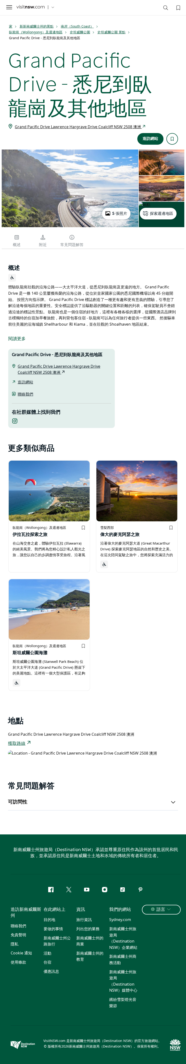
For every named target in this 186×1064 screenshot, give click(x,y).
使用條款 (18, 962)
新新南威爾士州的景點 (37, 26)
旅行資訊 (84, 919)
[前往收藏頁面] (177, 7)
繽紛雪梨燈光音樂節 (122, 1002)
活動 (47, 953)
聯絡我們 (25, 394)
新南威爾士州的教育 (89, 956)
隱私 (14, 944)
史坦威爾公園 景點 (111, 32)
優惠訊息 (51, 971)
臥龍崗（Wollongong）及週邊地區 (35, 32)
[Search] (166, 9)
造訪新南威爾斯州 (26, 912)
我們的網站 (120, 909)
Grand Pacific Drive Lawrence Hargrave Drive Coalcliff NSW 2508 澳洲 (78, 126)
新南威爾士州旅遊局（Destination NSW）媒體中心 (123, 981)
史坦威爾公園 (80, 32)
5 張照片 (119, 214)
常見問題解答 (72, 245)
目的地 (49, 919)
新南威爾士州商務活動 (122, 959)
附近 (43, 245)
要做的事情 (53, 928)
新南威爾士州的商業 (89, 941)
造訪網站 (150, 139)
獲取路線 (16, 744)
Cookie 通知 (21, 953)
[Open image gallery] (70, 226)
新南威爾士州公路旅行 (57, 941)
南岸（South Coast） (77, 26)
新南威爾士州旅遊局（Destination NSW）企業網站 (123, 938)
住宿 (47, 962)
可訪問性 (17, 802)
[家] (30, 7)
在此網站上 (54, 909)
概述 (17, 245)
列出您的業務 (88, 928)
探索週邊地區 (161, 214)
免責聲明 (18, 934)
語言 (160, 909)
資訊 (80, 909)
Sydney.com (120, 919)
